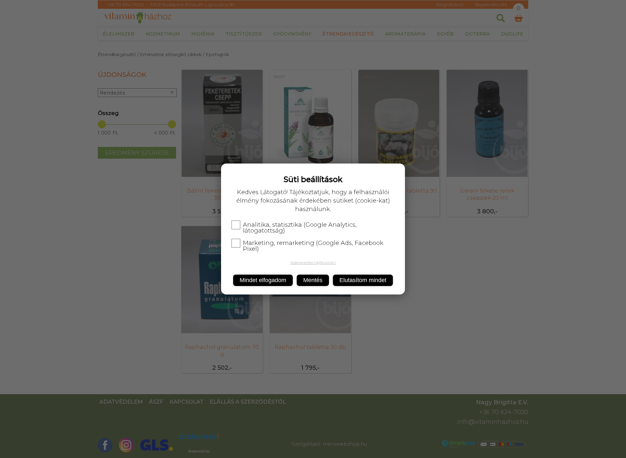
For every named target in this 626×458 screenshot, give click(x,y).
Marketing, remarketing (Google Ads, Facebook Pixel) (313, 246)
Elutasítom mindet (362, 280)
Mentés (312, 280)
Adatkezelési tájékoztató (313, 262)
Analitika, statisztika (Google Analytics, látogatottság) (300, 228)
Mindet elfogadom (263, 280)
